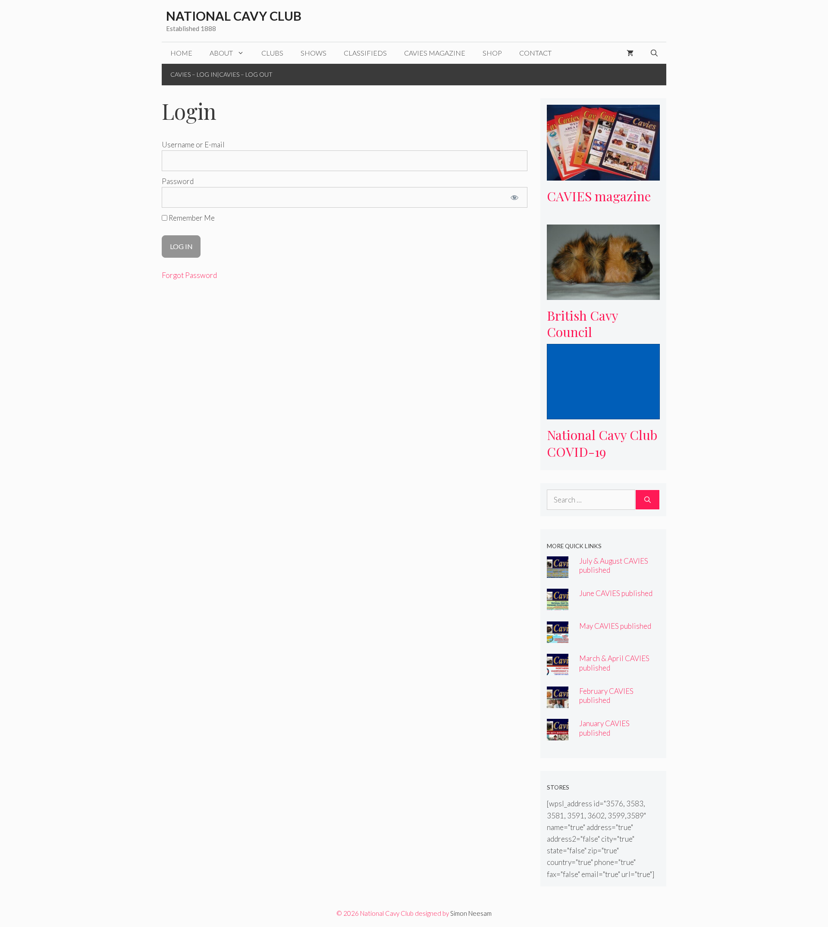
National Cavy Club (233, 15)
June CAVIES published (615, 593)
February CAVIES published (606, 696)
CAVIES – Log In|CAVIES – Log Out (221, 74)
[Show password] (514, 197)
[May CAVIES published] (557, 637)
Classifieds (365, 53)
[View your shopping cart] (630, 53)
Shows (313, 53)
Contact (535, 53)
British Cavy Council (582, 324)
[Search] (647, 500)
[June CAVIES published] (557, 604)
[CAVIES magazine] (603, 174)
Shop (492, 53)
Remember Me (191, 217)
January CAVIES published (604, 728)
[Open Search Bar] (654, 53)
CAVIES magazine (434, 53)
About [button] (221, 53)
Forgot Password (189, 275)
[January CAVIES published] (557, 734)
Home (181, 53)
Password (178, 181)
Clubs (272, 53)
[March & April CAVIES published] (557, 669)
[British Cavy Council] (603, 293)
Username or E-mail (193, 144)
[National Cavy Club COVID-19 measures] (603, 413)
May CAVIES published (615, 625)
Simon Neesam (471, 913)
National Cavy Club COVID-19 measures (602, 451)
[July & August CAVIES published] (557, 572)
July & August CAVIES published (613, 565)
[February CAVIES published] (557, 702)
